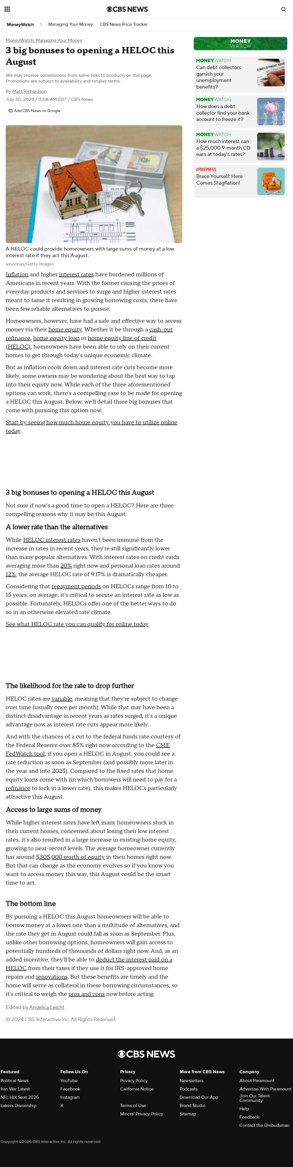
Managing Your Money (70, 24)
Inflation (17, 274)
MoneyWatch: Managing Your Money (44, 40)
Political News (15, 1080)
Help (244, 1109)
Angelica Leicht (46, 1007)
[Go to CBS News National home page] (127, 9)
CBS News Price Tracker (124, 24)
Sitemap (188, 1114)
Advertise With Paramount (265, 1089)
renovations (52, 977)
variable (62, 699)
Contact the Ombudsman (264, 1125)
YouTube (69, 1080)
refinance (18, 788)
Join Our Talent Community (254, 1098)
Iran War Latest (15, 1089)
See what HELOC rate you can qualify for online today (77, 624)
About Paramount (256, 1080)
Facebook (70, 1089)
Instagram (70, 1097)
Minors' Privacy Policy (141, 1114)
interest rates (76, 274)
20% (66, 566)
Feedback (249, 1117)
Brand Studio (192, 1105)
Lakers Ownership (18, 1105)
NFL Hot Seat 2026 (20, 1097)
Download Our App (199, 1097)
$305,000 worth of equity (70, 857)
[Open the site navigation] (45, 9)
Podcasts (188, 1089)
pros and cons (86, 994)
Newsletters (191, 1080)
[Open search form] (283, 9)
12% (11, 574)
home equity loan (56, 338)
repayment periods (76, 586)
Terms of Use (133, 1105)
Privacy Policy (134, 1080)
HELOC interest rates (51, 540)
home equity (65, 329)
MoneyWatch (20, 25)
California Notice (137, 1089)
